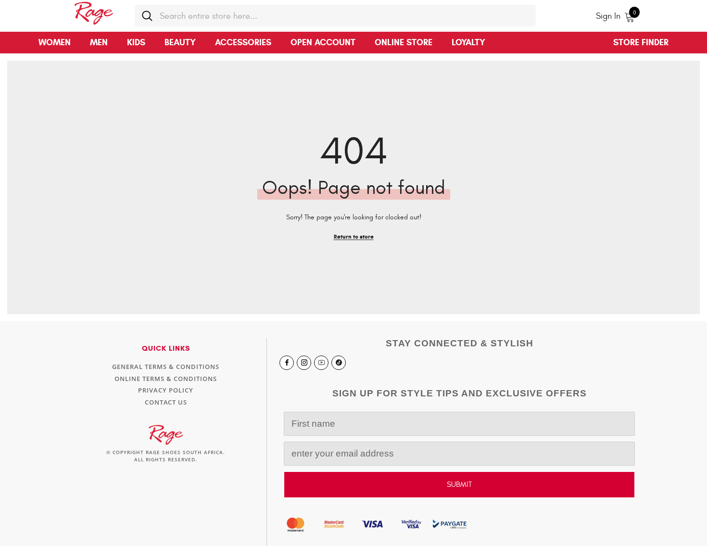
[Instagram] (304, 363)
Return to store (354, 236)
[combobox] (344, 15)
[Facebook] (286, 363)
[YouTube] (321, 363)
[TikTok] (338, 363)
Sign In (608, 16)
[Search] (335, 15)
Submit (459, 484)
